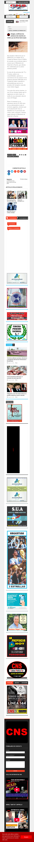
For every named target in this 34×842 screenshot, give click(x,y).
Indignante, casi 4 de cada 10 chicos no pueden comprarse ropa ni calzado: (16, 394)
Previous (8, 670)
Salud (10, 28)
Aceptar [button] (26, 837)
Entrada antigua (23, 179)
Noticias (10, 154)
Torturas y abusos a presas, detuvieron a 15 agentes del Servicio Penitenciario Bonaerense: (17, 359)
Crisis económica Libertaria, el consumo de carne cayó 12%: (15, 377)
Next (26, 670)
